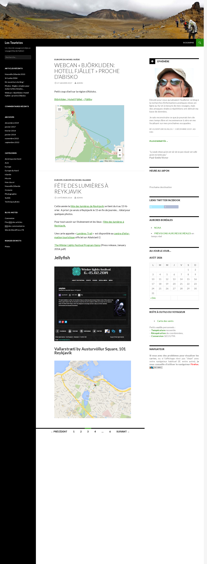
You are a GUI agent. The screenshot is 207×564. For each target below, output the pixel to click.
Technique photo (12, 201)
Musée (8, 178)
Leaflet (101, 161)
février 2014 (10, 130)
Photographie (10, 194)
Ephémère (163, 61)
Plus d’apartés (158, 141)
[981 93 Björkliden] (72, 113)
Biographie (188, 43)
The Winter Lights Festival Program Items (77, 245)
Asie (7, 163)
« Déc (153, 298)
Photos (7, 246)
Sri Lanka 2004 (11, 78)
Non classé (9, 182)
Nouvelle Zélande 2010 (15, 74)
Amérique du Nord (13, 159)
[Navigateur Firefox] (155, 367)
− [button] (120, 155)
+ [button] (120, 150)
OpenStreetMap (119, 161)
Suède (76, 59)
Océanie (8, 190)
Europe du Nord (63, 59)
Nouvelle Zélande (12, 186)
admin (80, 83)
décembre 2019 (12, 123)
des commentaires (15, 226)
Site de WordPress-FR (14, 230)
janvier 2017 (10, 127)
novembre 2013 (12, 138)
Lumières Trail (84, 233)
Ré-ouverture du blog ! (161, 129)
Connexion (9, 218)
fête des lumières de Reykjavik (87, 206)
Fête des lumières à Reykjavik (81, 188)
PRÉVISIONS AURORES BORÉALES (172, 233)
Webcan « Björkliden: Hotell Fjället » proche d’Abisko (87, 71)
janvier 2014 (10, 134)
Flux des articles (13, 222)
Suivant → (123, 431)
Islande (86, 180)
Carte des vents (165, 321)
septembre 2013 (12, 142)
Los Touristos (14, 42)
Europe (58, 180)
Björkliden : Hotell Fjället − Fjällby (73, 99)
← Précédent (59, 431)
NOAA (157, 227)
